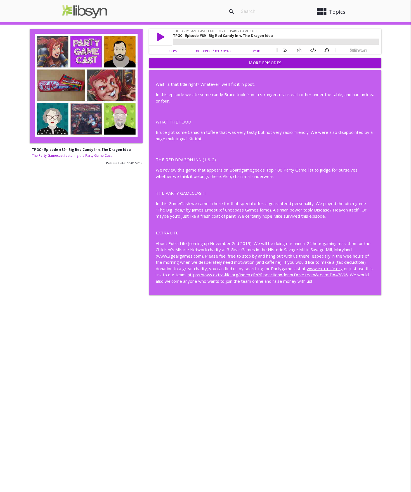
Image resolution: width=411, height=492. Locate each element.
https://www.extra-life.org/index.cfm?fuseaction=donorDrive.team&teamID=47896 (268, 274)
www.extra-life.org (325, 268)
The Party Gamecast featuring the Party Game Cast (72, 155)
